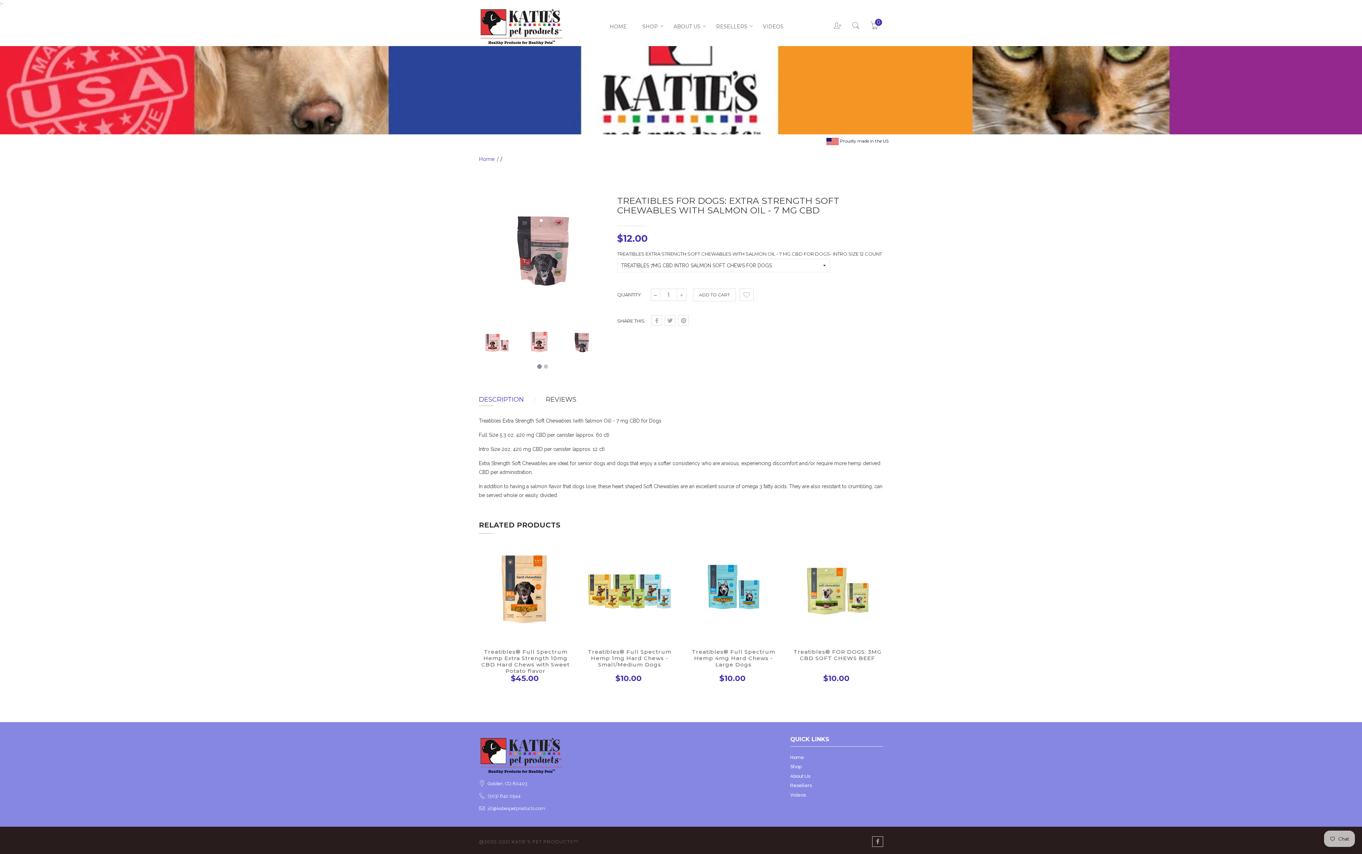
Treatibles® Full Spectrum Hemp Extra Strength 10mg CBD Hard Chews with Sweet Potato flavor (525, 661)
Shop (650, 26)
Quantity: (629, 294)
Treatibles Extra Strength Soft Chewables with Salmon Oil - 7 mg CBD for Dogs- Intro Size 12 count (749, 254)
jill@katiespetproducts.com (516, 808)
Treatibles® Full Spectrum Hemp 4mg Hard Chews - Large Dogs (733, 658)
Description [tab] (501, 399)
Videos (773, 26)
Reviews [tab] (561, 399)
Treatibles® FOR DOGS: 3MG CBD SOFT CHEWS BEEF (837, 655)
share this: (631, 321)
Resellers (731, 26)
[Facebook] (877, 841)
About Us (687, 26)
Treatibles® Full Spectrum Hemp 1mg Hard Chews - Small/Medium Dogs (629, 658)
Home (618, 26)
